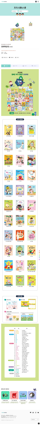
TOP (38, 423)
